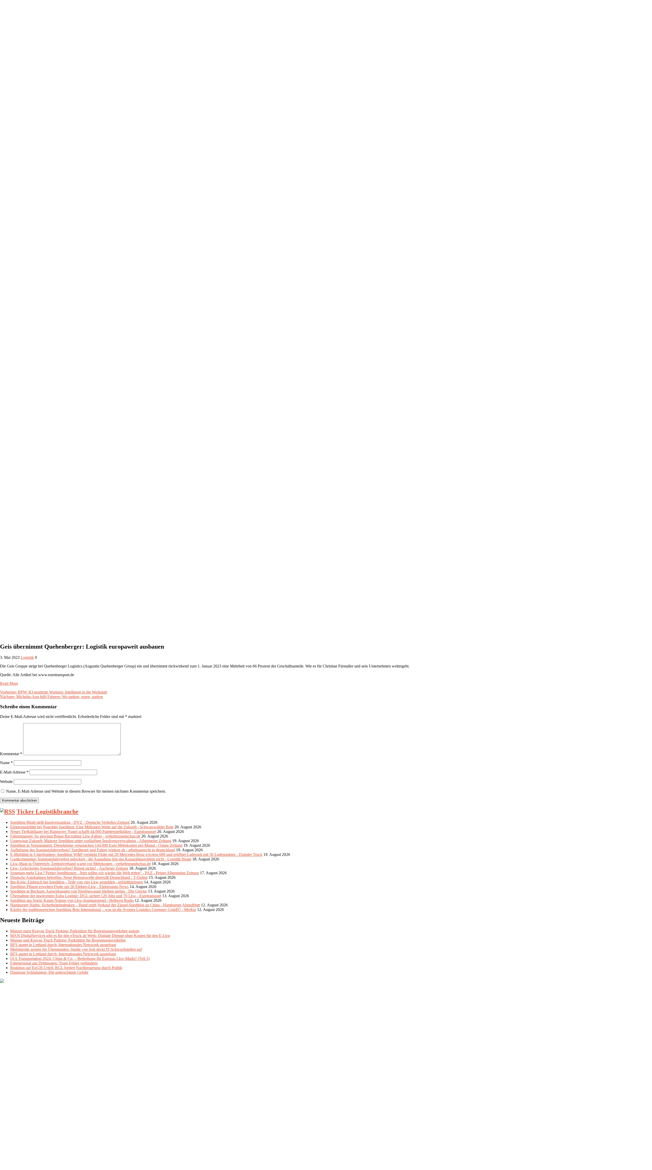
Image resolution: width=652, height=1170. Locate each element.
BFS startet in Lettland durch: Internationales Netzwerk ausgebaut (63, 945)
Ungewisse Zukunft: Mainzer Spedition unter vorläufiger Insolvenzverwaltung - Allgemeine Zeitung (90, 841)
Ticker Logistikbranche (47, 811)
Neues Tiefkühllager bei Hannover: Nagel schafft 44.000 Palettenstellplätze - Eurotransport (83, 831)
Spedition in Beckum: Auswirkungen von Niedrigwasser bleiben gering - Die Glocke (78, 891)
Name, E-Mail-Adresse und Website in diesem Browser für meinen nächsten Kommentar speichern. (86, 791)
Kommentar (11, 754)
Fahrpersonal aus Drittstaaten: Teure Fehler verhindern (54, 963)
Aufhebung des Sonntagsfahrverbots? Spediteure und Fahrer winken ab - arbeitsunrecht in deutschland (92, 850)
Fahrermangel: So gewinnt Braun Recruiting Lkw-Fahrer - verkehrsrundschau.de (75, 836)
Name (6, 763)
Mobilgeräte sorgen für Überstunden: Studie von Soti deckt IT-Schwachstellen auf (76, 949)
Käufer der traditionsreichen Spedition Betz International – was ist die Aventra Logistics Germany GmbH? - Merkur (103, 909)
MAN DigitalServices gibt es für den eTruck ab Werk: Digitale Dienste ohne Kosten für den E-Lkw (90, 935)
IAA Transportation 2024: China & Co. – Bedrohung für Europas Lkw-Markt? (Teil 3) (80, 958)
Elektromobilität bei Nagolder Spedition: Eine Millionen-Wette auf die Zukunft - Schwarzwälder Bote (91, 827)
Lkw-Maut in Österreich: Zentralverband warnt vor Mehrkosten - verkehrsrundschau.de (80, 864)
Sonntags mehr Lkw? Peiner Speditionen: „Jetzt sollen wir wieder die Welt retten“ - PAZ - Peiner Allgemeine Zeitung (104, 873)
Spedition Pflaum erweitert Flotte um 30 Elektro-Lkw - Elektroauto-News (69, 886)
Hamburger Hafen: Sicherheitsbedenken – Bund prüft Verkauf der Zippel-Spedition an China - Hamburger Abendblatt (105, 905)
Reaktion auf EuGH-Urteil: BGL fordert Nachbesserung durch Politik (66, 968)
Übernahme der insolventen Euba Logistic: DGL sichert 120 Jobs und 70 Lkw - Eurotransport (85, 896)
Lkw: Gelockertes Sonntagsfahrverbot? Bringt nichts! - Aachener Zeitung (69, 868)
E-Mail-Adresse (14, 772)
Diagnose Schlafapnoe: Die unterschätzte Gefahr (49, 972)
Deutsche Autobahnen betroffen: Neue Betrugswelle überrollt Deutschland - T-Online (79, 877)
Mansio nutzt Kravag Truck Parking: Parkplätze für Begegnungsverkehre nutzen (74, 931)
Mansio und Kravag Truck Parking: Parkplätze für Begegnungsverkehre (68, 940)
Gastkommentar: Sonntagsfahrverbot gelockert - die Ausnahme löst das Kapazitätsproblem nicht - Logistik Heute (100, 859)
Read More (9, 683)
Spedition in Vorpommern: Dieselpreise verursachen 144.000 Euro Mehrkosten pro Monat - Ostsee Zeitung (96, 845)
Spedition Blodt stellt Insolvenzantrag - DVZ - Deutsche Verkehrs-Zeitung (70, 822)
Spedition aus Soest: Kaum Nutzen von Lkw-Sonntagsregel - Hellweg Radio (72, 900)
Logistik (27, 657)
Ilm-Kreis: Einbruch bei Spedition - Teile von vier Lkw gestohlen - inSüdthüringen (76, 882)
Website (6, 781)
